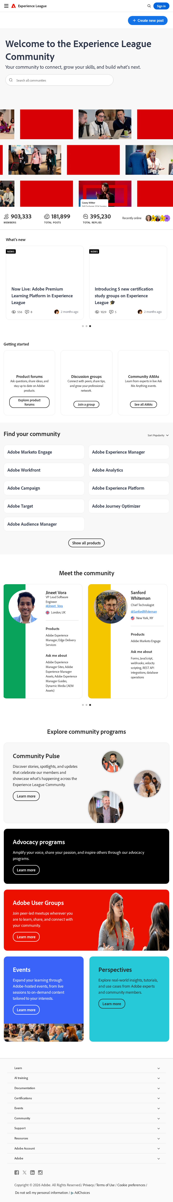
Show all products (86, 543)
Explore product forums (29, 402)
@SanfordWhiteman (144, 611)
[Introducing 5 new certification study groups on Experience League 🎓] (128, 283)
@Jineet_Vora (54, 606)
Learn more (26, 796)
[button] (148, 20)
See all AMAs (143, 404)
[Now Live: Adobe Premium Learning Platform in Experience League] (45, 283)
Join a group (86, 404)
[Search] (9, 80)
